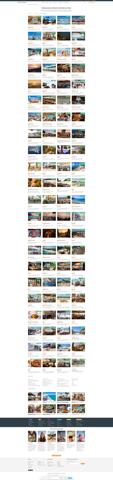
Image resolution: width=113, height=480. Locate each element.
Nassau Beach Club (60, 27)
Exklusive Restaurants (46, 382)
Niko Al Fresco (45, 206)
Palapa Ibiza (73, 223)
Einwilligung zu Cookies (41, 462)
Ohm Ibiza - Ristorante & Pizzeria (33, 189)
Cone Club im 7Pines (31, 75)
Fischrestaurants (45, 378)
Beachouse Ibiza (45, 59)
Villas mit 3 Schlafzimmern (51, 422)
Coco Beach (73, 27)
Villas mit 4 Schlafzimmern (51, 423)
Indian (73, 383)
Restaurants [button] (55, 2)
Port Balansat (30, 305)
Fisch (58, 422)
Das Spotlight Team (30, 461)
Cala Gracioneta (74, 156)
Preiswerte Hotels (40, 425)
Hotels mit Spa (40, 424)
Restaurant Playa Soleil (75, 75)
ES (80, 0)
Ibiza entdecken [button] (66, 2)
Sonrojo (58, 189)
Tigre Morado (45, 156)
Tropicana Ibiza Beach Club (76, 206)
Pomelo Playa (30, 206)
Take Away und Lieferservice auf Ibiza (62, 385)
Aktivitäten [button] (60, 2)
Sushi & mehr (74, 384)
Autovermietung (78, 423)
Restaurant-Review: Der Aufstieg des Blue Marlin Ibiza (78, 402)
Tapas (58, 424)
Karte (36, 13)
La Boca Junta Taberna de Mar (47, 305)
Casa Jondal (73, 257)
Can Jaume (73, 273)
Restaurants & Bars (35, 4)
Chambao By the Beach (31, 173)
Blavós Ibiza (73, 289)
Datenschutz (39, 461)
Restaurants (59, 462)
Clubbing (58, 461)
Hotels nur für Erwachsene (41, 423)
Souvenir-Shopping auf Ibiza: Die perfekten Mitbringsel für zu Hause (34, 414)
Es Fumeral (59, 273)
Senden (83, 463)
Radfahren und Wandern (70, 425)
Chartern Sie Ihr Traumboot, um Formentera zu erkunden (49, 402)
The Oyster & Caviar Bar (31, 240)
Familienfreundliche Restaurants (47, 383)
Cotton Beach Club (31, 59)
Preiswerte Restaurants (60, 378)
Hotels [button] (47, 2)
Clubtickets (30, 423)
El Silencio (58, 156)
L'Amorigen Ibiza (45, 273)
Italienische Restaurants (31, 383)
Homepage (29, 4)
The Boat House (74, 305)
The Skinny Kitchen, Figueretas (62, 59)
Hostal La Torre (59, 223)
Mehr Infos (30, 25)
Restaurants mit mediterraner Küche (33, 380)
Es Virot (29, 289)
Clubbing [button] (43, 2)
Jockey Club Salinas (46, 289)
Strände (77, 422)
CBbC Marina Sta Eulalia (31, 156)
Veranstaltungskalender (79, 424)
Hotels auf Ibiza (49, 461)
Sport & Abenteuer (69, 423)
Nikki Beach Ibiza (30, 27)
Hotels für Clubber (40, 422)
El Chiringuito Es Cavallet (46, 257)
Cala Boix (29, 273)
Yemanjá (73, 173)
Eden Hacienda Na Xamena (61, 240)
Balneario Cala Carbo (31, 257)
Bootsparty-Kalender (31, 422)
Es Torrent (58, 257)
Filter (30, 13)
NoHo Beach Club (74, 43)
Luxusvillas (49, 424)
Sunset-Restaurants (45, 384)
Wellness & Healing (69, 424)
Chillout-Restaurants (46, 385)
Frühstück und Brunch (75, 378)
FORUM (75, 0)
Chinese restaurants (75, 385)
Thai (72, 382)
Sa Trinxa (73, 240)
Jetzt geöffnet (43, 13)
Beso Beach (59, 289)
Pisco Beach (59, 206)
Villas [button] (50, 2)
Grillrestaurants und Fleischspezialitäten (34, 385)
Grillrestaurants (59, 423)
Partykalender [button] (92, 2)
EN (78, 0)
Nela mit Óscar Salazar (46, 223)
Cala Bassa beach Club (46, 189)
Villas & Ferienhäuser (50, 462)
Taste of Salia (59, 305)
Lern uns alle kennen (56, 455)
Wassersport (68, 422)
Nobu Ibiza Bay (59, 43)
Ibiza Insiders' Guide (31, 425)
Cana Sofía (44, 75)
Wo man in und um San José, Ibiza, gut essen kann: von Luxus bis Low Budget (63, 402)
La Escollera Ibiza (30, 43)
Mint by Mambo (59, 173)
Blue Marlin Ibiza (45, 27)
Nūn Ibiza (44, 173)
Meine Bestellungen (87, 0)
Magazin (72, 0)
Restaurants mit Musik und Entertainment (63, 386)
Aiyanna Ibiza (74, 59)
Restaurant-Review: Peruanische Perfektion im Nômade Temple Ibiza (49, 414)
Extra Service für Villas (51, 425)
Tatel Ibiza (44, 240)
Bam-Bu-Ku (29, 223)
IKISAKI (73, 189)
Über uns (29, 462)
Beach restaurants (59, 425)
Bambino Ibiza (59, 75)
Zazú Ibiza (44, 43)
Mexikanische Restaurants (32, 384)
